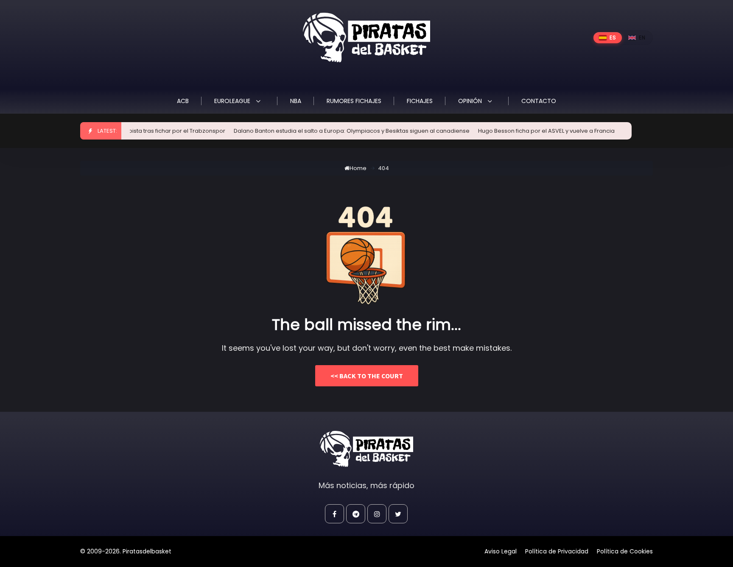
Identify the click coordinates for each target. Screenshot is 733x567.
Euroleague (233, 101)
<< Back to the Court (366, 375)
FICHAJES (420, 101)
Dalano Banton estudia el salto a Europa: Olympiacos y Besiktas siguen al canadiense (343, 131)
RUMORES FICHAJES (354, 101)
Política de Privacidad (556, 551)
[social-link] (334, 513)
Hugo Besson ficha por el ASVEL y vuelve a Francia (537, 131)
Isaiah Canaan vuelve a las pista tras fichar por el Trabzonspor (130, 131)
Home (358, 168)
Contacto (538, 101)
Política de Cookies (625, 551)
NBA (295, 101)
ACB (183, 101)
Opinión (471, 101)
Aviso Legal (500, 551)
